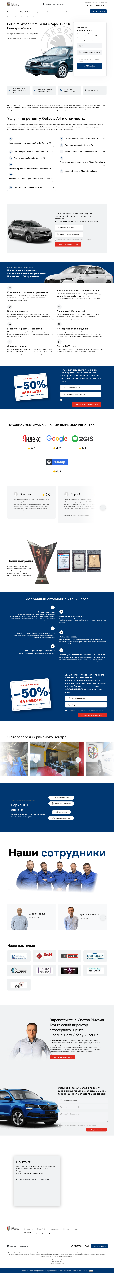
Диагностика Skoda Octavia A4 (79, 145)
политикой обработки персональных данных (89, 60)
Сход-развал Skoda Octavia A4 (28, 187)
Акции (59, 12)
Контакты (69, 12)
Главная (10, 17)
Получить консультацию (89, 66)
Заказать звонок (98, 11)
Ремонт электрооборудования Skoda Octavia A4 (31, 178)
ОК (91, 1271)
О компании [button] (11, 12)
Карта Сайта (40, 1234)
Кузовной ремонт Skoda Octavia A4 (81, 171)
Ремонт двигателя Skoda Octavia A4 (81, 139)
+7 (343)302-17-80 (96, 5)
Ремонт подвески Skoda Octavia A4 (81, 152)
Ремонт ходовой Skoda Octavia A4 (29, 158)
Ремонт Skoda (20, 17)
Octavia (29, 17)
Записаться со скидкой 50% (87, 404)
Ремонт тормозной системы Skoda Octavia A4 (30, 169)
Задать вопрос (96, 1130)
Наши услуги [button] (37, 12)
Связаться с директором (62, 1057)
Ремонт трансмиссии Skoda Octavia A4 (31, 152)
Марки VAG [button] (24, 12)
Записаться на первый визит (92, 715)
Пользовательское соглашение (60, 1234)
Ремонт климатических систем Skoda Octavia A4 (82, 162)
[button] (103, 507)
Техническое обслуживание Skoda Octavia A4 (30, 143)
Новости (49, 12)
